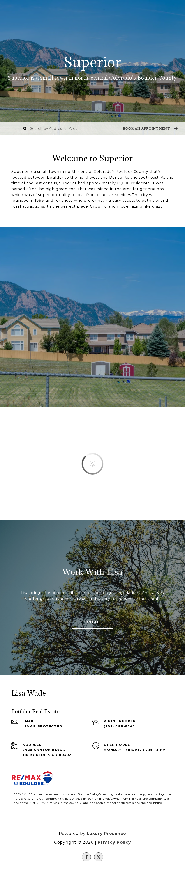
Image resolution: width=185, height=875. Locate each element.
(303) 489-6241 (119, 726)
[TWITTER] (98, 856)
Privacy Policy (114, 842)
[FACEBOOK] (86, 856)
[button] (149, 128)
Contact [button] (92, 622)
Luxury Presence (106, 833)
